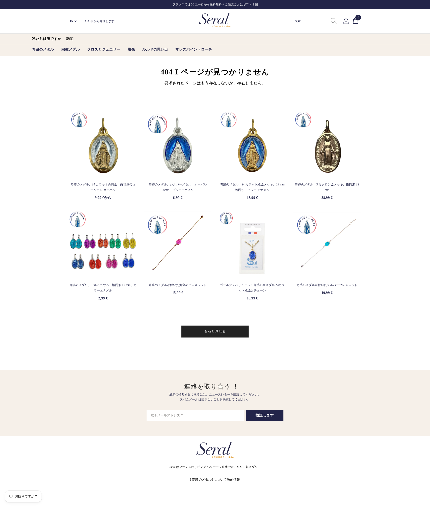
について (220, 479)
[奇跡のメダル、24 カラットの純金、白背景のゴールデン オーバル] (103, 144)
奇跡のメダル (202, 479)
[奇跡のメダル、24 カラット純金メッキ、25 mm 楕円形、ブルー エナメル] (252, 144)
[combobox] (311, 21)
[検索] (316, 21)
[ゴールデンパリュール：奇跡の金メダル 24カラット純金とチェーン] (252, 245)
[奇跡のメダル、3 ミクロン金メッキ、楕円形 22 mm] (327, 144)
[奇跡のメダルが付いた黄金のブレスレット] (177, 245)
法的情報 (233, 479)
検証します (265, 415)
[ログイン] (346, 21)
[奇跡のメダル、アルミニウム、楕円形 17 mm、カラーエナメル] (103, 245)
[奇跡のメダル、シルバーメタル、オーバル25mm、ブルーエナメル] (177, 144)
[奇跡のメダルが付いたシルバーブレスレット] (327, 245)
